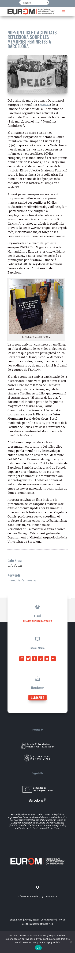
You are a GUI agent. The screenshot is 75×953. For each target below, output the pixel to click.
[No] (70, 942)
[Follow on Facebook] (34, 658)
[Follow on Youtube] (46, 658)
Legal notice (16, 920)
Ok (38, 947)
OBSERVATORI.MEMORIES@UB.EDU (37, 620)
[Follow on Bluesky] (28, 658)
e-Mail (37, 615)
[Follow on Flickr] (53, 658)
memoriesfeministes (22, 580)
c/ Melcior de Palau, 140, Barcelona (37, 896)
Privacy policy (31, 920)
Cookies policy (48, 920)
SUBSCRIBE (37, 697)
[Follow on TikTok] (40, 658)
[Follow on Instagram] (21, 658)
